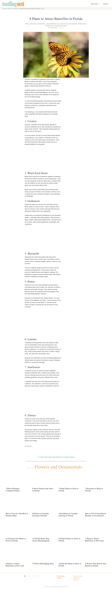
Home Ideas (94, 4)
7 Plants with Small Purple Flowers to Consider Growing (56, 457)
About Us (76, 580)
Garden (105, 4)
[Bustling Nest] (12, 4)
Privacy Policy (77, 576)
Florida (42, 8)
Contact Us (76, 578)
